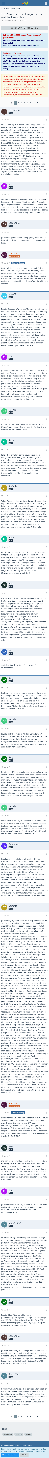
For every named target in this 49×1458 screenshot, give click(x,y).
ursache (18, 1434)
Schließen (24, 1455)
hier (36, 45)
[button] (3, 3)
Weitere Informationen (10, 1455)
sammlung (8, 1434)
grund (28, 1434)
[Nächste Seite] (37, 103)
